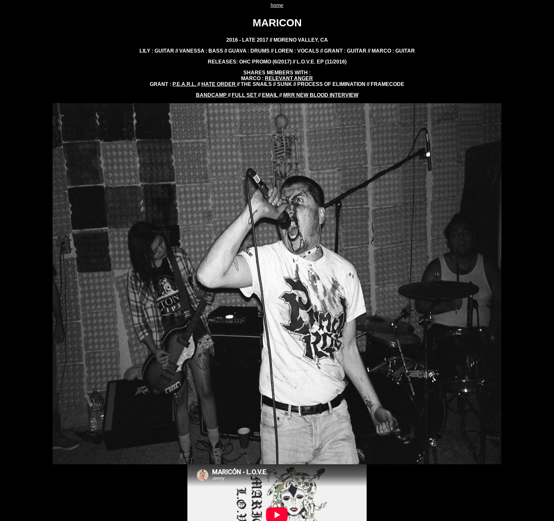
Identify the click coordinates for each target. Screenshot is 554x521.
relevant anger (289, 78)
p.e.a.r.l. (184, 84)
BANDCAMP (212, 95)
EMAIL (270, 95)
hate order (219, 84)
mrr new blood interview (320, 95)
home (277, 5)
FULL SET (245, 95)
